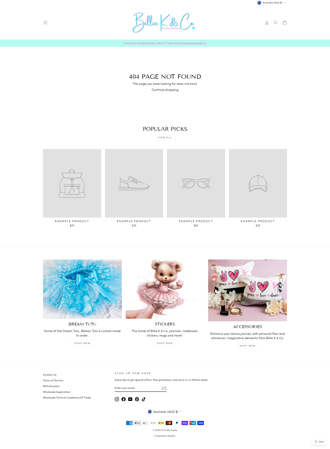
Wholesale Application (56, 392)
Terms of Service (53, 380)
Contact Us (50, 374)
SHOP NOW (82, 343)
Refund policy (51, 386)
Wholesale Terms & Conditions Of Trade (67, 397)
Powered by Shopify (165, 435)
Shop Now (165, 343)
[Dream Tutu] (82, 289)
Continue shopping (165, 90)
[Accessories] (247, 290)
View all (165, 137)
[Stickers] (165, 289)
